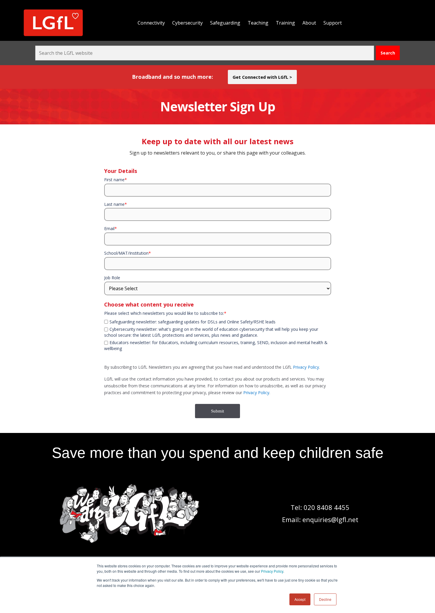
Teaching (258, 23)
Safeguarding (225, 23)
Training (285, 23)
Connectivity (151, 23)
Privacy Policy (272, 571)
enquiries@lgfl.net (330, 519)
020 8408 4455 (326, 507)
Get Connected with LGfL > (262, 77)
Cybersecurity (187, 23)
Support (332, 23)
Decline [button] (325, 599)
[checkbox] (217, 318)
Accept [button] (299, 599)
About (309, 23)
